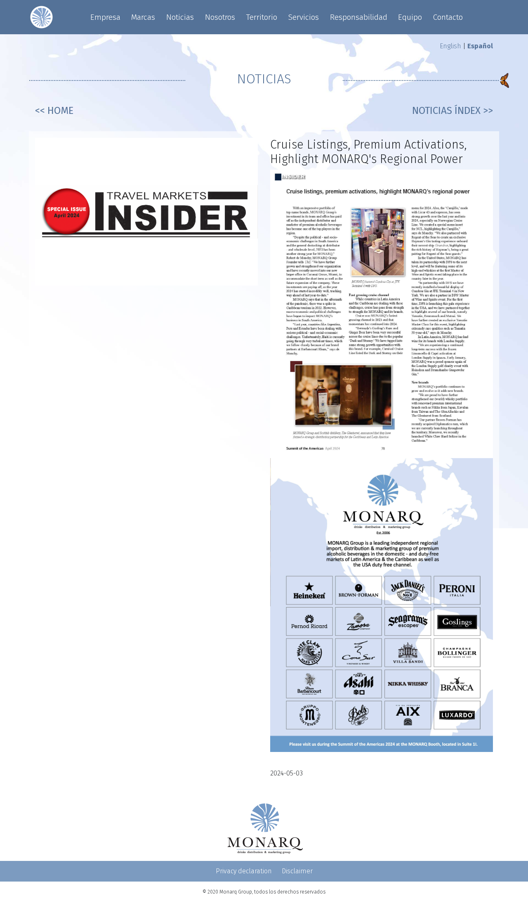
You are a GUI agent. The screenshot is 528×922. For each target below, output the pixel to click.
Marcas (143, 17)
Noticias (180, 17)
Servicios (303, 17)
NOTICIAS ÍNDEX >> (452, 110)
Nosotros (220, 17)
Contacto (448, 17)
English (450, 46)
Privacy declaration (244, 871)
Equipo (410, 17)
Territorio (261, 17)
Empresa (105, 17)
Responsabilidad (358, 17)
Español (480, 46)
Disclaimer (297, 871)
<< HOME (54, 110)
